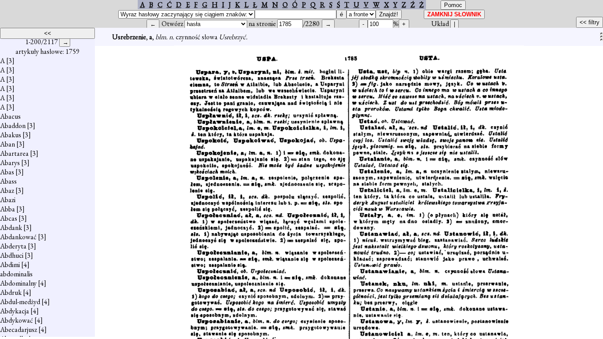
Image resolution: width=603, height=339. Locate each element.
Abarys (10, 162)
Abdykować (16, 320)
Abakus (10, 134)
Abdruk (11, 292)
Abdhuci (11, 255)
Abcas (8, 218)
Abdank (11, 227)
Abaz (7, 190)
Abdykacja (14, 311)
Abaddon (13, 125)
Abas (7, 172)
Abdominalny (18, 283)
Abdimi (10, 264)
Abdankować (18, 236)
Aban (7, 144)
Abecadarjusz (18, 329)
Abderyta (13, 246)
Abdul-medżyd (20, 301)
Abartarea (14, 153)
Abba (7, 209)
